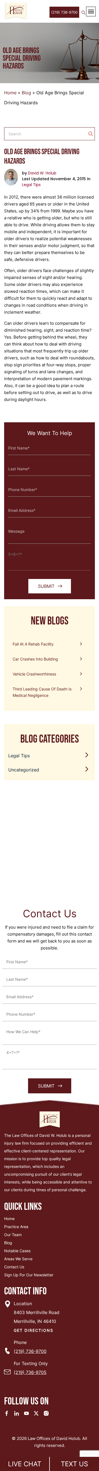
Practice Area (16, 1226)
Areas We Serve (18, 1258)
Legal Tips (31, 184)
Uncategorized (23, 770)
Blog (26, 92)
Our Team (13, 1234)
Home (10, 92)
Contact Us (14, 1266)
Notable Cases (17, 1250)
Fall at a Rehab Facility (33, 644)
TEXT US (74, 1464)
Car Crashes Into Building (35, 659)
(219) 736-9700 (64, 12)
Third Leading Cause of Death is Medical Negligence (42, 692)
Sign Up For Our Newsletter (28, 1274)
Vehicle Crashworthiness (34, 674)
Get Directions (33, 1330)
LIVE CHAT (24, 1464)
